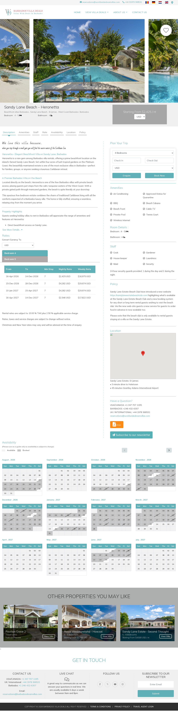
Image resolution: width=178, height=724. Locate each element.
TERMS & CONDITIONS (100, 706)
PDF (118, 425)
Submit (155, 693)
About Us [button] (119, 12)
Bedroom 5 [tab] (10, 259)
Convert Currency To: (11, 239)
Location (71, 132)
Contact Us (139, 12)
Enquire (126, 175)
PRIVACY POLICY (122, 706)
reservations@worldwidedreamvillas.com (101, 2)
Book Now (159, 175)
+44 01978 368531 (133, 2)
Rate (44, 132)
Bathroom (42, 115)
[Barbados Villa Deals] (24, 12)
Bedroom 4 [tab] (10, 253)
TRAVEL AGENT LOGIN (143, 706)
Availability (57, 132)
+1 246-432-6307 (27, 685)
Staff (35, 132)
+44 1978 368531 (31, 682)
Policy (82, 132)
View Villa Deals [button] (96, 12)
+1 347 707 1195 (30, 679)
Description (9, 132)
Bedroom (8, 115)
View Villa (48, 636)
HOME (77, 12)
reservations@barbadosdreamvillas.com (22, 694)
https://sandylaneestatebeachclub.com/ (129, 295)
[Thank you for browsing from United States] (172, 2)
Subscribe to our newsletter (132, 435)
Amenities (24, 132)
